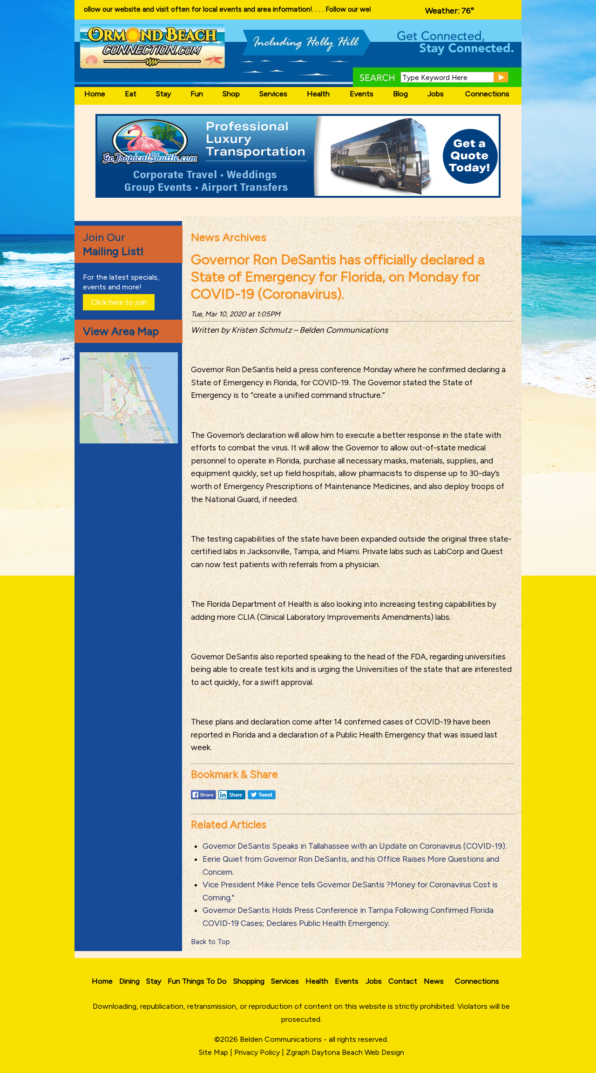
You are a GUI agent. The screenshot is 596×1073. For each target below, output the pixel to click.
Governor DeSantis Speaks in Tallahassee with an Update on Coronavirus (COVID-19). (355, 846)
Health (318, 93)
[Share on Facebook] (203, 799)
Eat (130, 93)
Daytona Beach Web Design (358, 1052)
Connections (487, 93)
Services (273, 93)
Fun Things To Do (197, 981)
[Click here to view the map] (130, 440)
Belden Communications (282, 1039)
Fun (196, 93)
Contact (402, 981)
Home (94, 93)
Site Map (213, 1052)
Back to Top (210, 942)
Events (361, 93)
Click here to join (119, 302)
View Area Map (121, 331)
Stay (163, 93)
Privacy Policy (257, 1052)
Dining (129, 981)
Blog (400, 93)
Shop (231, 93)
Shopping (248, 981)
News (434, 981)
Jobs (435, 93)
